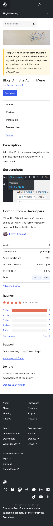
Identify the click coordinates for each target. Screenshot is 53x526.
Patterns (32, 418)
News (6, 408)
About (6, 402)
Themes (32, 408)
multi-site (37, 277)
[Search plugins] (34, 24)
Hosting (7, 413)
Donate (33, 438)
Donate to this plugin (14, 384)
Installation (12, 119)
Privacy (7, 418)
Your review (9, 336)
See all (46, 336)
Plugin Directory (11, 13)
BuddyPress (11, 469)
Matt (7, 458)
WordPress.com (13, 453)
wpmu (46, 277)
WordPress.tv (11, 443)
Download (10, 93)
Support (10, 135)
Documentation (11, 433)
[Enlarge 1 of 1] (46, 178)
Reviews (10, 112)
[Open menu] (48, 4)
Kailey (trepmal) (15, 85)
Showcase (33, 402)
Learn (6, 428)
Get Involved (35, 428)
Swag (32, 443)
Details (9, 104)
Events (31, 433)
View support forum (13, 358)
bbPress (9, 463)
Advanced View (11, 286)
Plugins (31, 413)
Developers (9, 438)
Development (13, 127)
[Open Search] (39, 4)
